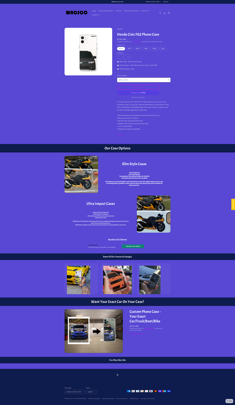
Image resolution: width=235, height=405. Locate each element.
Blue (146, 48)
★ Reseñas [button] (233, 204)
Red (129, 48)
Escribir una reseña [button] (133, 246)
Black (121, 48)
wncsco (71, 398)
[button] (160, 13)
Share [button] (121, 135)
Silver (154, 48)
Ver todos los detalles (137, 334)
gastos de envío (136, 41)
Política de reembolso (94, 398)
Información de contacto (148, 398)
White (138, 48)
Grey (162, 48)
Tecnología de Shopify (80, 398)
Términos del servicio (122, 398)
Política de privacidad (108, 398)
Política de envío (134, 398)
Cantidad (120, 53)
